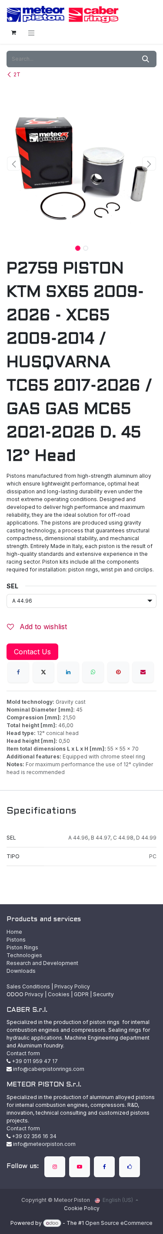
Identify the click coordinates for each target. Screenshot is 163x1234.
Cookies (59, 994)
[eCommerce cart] (13, 32)
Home (14, 932)
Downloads (21, 971)
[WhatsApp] (93, 672)
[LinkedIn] (68, 672)
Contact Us (32, 651)
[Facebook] (18, 672)
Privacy (34, 994)
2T (16, 74)
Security (103, 994)
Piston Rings (22, 947)
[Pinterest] (118, 672)
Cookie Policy (82, 1208)
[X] (43, 672)
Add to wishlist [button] (42, 626)
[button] (14, 164)
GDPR (81, 994)
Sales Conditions (28, 986)
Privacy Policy (72, 986)
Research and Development (42, 963)
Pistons (16, 939)
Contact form (23, 1053)
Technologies (24, 955)
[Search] (145, 59)
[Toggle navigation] (31, 32)
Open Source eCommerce (119, 1223)
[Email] (143, 672)
